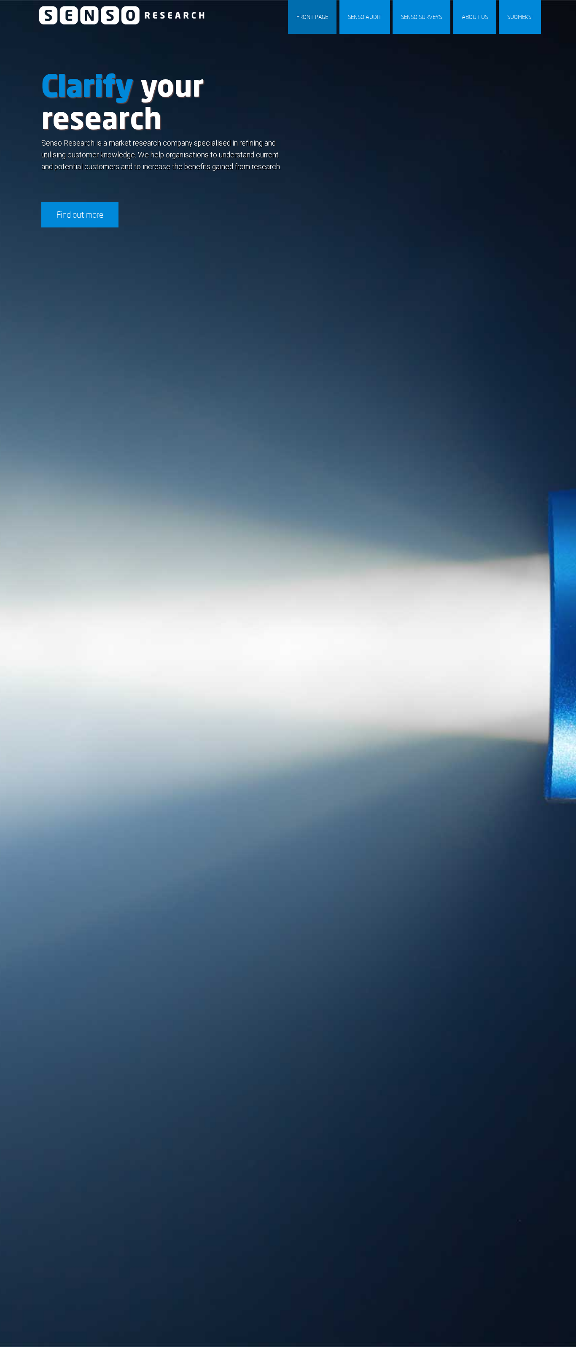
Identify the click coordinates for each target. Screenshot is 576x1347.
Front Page (312, 16)
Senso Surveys (421, 16)
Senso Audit (365, 16)
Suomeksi (520, 16)
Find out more (80, 214)
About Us (475, 16)
